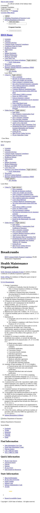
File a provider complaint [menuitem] (20, 119)
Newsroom (8, 64)
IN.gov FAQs (9, 468)
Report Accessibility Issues (13, 498)
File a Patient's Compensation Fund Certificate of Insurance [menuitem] (23, 115)
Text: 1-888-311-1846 (11, 452)
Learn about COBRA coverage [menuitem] (22, 94)
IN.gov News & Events (12, 479)
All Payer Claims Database (13, 66)
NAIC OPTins (5, 277)
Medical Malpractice (11, 55)
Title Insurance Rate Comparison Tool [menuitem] (24, 124)
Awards (7, 486)
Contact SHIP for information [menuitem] (21, 105)
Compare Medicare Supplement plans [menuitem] (23, 89)
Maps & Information (11, 478)
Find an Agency (9, 449)
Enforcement (9, 49)
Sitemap (7, 466)
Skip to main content (7, 1)
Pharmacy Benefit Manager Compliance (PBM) (19, 67)
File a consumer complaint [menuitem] (20, 117)
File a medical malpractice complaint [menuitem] (23, 85)
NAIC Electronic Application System (12, 272)
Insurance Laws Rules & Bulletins (15, 60)
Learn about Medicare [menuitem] (19, 87)
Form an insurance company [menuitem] (21, 98)
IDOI (2, 145)
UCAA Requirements (7, 282)
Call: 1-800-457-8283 (11, 451)
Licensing (8, 39)
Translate (15, 11)
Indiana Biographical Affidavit (14, 415)
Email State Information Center (14, 447)
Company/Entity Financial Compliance (17, 44)
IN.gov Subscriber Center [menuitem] (20, 135)
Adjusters (7, 41)
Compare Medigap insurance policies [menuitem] (23, 121)
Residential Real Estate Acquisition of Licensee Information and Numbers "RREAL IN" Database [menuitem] (24, 128)
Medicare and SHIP (11, 56)
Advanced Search (10, 462)
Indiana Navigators (10, 53)
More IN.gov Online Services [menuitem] (21, 133)
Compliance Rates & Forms (13, 46)
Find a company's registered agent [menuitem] (22, 82)
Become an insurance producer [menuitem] (21, 78)
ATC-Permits (13, 71)
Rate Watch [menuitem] (16, 112)
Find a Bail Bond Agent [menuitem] (19, 103)
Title (6, 51)
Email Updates (9, 481)
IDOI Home (7, 35)
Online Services (9, 110)
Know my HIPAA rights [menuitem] (19, 96)
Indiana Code (9, 483)
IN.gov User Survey (11, 461)
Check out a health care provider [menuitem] (22, 80)
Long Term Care (10, 58)
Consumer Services (11, 42)
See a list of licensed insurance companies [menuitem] (25, 84)
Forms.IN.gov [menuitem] (16, 131)
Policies (7, 464)
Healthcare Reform (10, 48)
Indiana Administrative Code (13, 485)
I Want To (8, 75)
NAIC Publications (14, 62)
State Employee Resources (13, 469)
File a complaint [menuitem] (17, 77)
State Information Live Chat (13, 445)
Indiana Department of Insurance (15, 20)
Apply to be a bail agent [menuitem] (19, 123)
